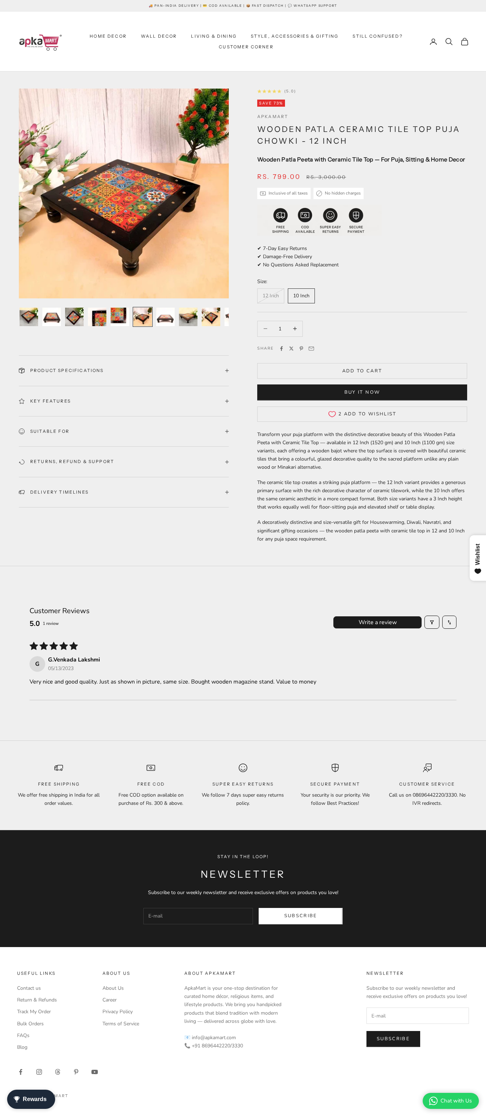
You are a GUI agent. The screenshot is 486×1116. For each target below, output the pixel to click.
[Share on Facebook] (281, 348)
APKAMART (272, 116)
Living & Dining (213, 36)
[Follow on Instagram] (39, 1071)
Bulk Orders (30, 1023)
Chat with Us (456, 1100)
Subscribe (300, 916)
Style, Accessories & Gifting (294, 36)
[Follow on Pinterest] (76, 1071)
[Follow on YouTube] (94, 1071)
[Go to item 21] (97, 317)
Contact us (29, 988)
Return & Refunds (37, 1000)
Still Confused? (377, 36)
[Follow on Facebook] (20, 1071)
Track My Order (34, 1011)
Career (109, 1000)
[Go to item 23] (143, 317)
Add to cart (362, 371)
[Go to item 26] (211, 317)
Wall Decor (159, 36)
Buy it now (362, 392)
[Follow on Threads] (57, 1071)
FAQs (23, 1035)
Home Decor (108, 36)
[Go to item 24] (165, 317)
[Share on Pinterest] (301, 348)
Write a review (378, 622)
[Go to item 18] (29, 317)
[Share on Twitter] (291, 348)
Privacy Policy (117, 1011)
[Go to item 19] (52, 317)
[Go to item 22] (120, 317)
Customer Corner (246, 46)
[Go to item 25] (188, 317)
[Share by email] (311, 348)
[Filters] (431, 622)
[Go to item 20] (74, 317)
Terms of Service (120, 1023)
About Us (113, 988)
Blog (22, 1047)
